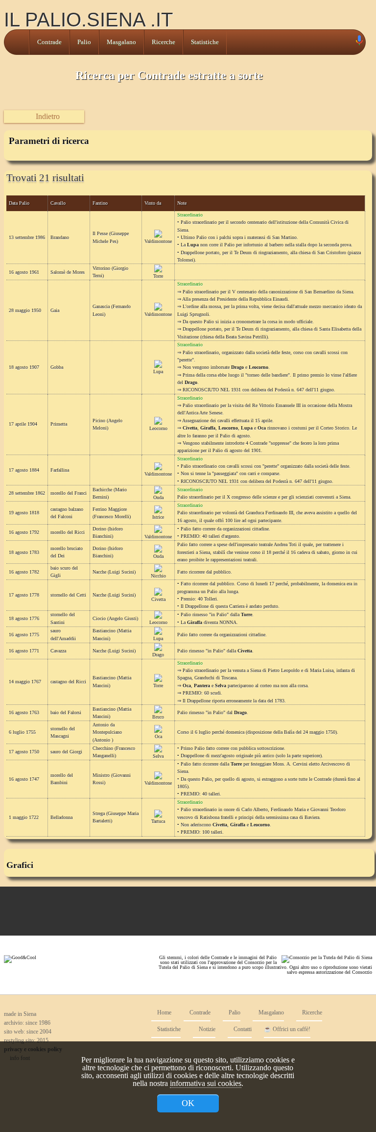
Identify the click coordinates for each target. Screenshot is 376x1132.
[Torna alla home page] (16, 42)
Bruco (158, 717)
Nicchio (158, 575)
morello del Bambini (61, 778)
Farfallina (59, 470)
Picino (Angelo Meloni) (107, 424)
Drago (158, 654)
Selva (158, 756)
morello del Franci (68, 493)
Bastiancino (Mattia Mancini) (112, 634)
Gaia (54, 310)
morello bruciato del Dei (66, 552)
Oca (158, 736)
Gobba (56, 367)
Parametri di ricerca (49, 141)
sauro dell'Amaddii (63, 634)
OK (188, 1103)
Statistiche (205, 42)
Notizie (206, 1029)
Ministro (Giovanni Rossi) (112, 778)
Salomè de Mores (67, 272)
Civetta (158, 599)
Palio (84, 42)
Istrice (158, 517)
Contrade (49, 42)
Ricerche (163, 42)
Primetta (58, 424)
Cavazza (58, 650)
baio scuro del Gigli (64, 571)
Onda (158, 497)
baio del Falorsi (65, 712)
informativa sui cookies (205, 1083)
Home (163, 1013)
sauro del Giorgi (66, 751)
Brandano (59, 237)
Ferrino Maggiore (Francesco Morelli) (112, 512)
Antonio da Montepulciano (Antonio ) (107, 732)
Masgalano (121, 42)
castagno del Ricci (68, 681)
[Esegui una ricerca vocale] (359, 42)
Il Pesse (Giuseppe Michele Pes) (111, 237)
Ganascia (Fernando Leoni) (112, 310)
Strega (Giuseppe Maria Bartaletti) (116, 817)
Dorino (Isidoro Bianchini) (108, 532)
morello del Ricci (67, 532)
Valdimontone (158, 241)
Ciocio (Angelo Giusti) (115, 618)
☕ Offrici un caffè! (287, 1029)
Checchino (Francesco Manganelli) (114, 752)
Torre (158, 276)
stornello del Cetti (68, 595)
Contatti (242, 1029)
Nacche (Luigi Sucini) (114, 572)
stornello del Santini (62, 618)
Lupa (158, 371)
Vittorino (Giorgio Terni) (110, 271)
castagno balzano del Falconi (66, 512)
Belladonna (61, 817)
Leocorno (158, 428)
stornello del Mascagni (62, 732)
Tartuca (158, 821)
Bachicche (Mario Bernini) (110, 493)
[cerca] (348, 42)
